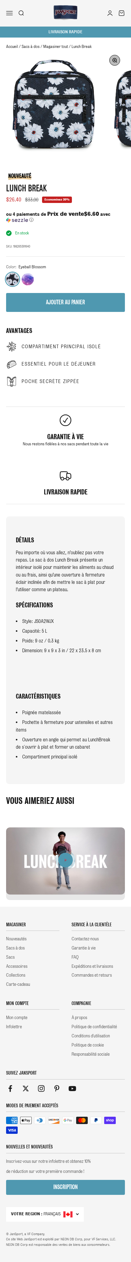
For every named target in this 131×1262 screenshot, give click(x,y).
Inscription (65, 1187)
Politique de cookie (88, 1045)
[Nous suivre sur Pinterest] (57, 1088)
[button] (65, 217)
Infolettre (14, 1026)
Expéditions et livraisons (92, 966)
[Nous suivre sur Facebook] (10, 1088)
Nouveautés (16, 938)
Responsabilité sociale (91, 1054)
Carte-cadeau (18, 984)
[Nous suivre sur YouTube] (72, 1088)
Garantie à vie (84, 948)
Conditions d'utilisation (91, 1035)
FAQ (75, 957)
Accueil (12, 46)
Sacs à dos (31, 46)
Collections (15, 975)
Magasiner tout (55, 46)
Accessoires (16, 966)
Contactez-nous (85, 938)
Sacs (10, 957)
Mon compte (16, 1017)
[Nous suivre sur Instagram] (41, 1088)
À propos (79, 1017)
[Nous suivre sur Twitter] (26, 1088)
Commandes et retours (92, 975)
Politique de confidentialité (94, 1026)
